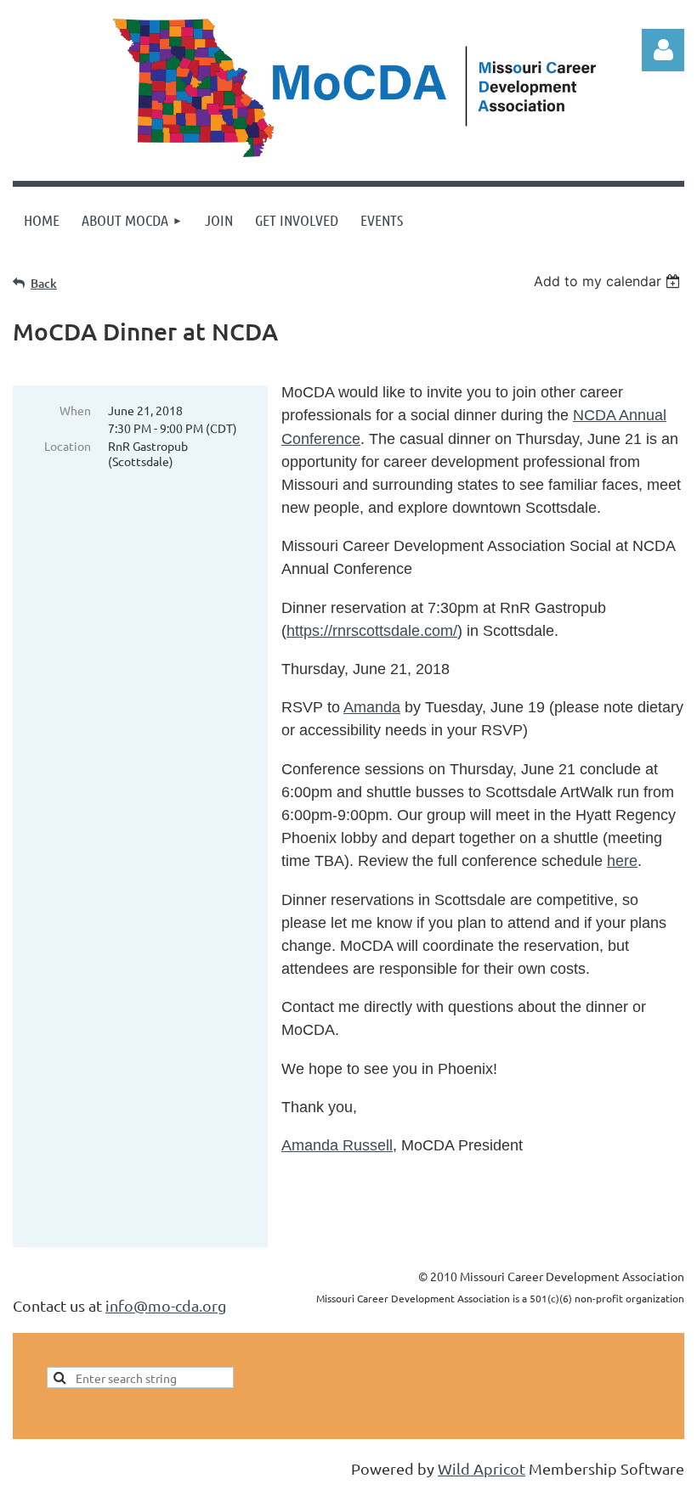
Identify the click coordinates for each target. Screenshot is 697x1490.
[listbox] (609, 281)
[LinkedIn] (101, 1276)
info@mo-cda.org (165, 1305)
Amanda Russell (337, 1145)
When (75, 410)
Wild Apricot (481, 1468)
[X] (63, 1276)
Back (44, 283)
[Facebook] (25, 1276)
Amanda (371, 707)
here (622, 860)
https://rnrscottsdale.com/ (371, 630)
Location (67, 445)
